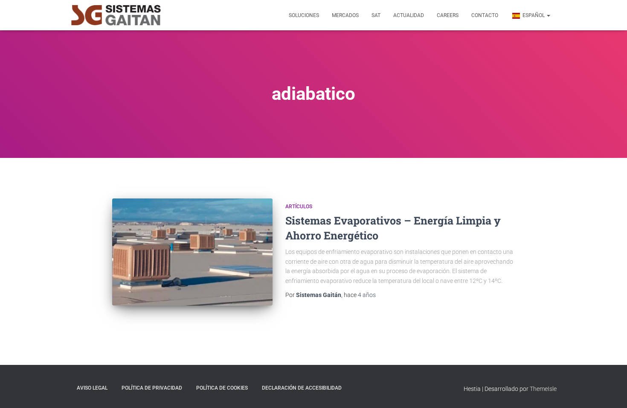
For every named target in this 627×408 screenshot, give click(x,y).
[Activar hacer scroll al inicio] (610, 391)
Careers (448, 15)
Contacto (484, 15)
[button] (548, 15)
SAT (376, 15)
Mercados (345, 15)
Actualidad (408, 15)
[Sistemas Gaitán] (116, 15)
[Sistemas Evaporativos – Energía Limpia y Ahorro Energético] (192, 252)
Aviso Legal (92, 388)
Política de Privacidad (152, 388)
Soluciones (304, 15)
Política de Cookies (222, 388)
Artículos (298, 207)
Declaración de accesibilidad (302, 388)
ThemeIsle (543, 388)
